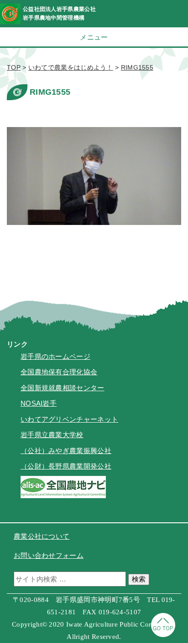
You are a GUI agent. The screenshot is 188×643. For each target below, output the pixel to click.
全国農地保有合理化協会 (59, 372)
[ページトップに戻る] (163, 634)
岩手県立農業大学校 (52, 435)
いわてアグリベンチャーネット (69, 419)
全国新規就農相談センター (62, 388)
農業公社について (41, 536)
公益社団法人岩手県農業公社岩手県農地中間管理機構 (59, 13)
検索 (139, 579)
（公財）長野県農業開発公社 (66, 466)
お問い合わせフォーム (49, 555)
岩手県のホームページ (55, 356)
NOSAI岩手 (39, 403)
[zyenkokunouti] (63, 496)
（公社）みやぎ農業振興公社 (66, 450)
